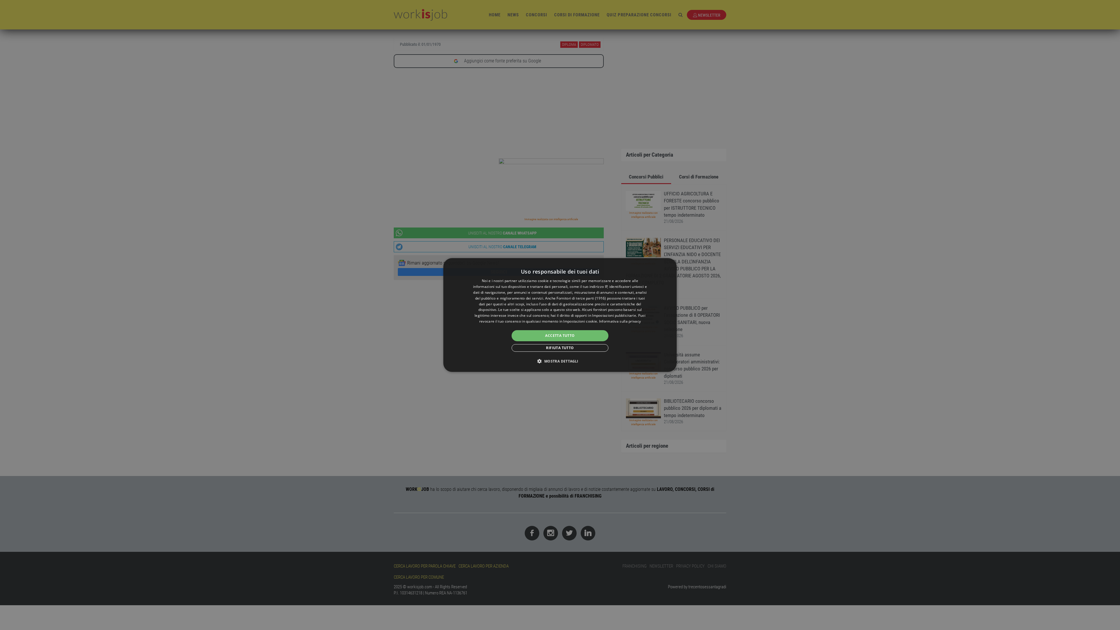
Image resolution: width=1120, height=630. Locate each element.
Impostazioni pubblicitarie (614, 315)
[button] (560, 361)
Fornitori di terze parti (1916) (581, 298)
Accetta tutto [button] (560, 335)
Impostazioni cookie (580, 321)
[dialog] (560, 315)
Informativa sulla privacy (620, 321)
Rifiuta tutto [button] (560, 347)
